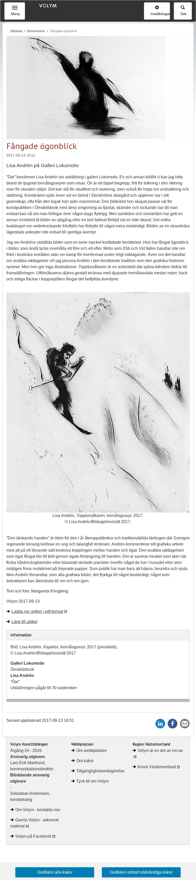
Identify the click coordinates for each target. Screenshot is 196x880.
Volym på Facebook (33, 836)
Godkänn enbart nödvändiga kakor (141, 872)
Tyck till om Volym (92, 781)
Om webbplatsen (91, 750)
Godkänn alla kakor (54, 872)
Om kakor (85, 761)
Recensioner (36, 31)
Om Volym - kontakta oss (37, 810)
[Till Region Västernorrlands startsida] (46, 6)
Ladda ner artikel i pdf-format (37, 611)
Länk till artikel (24, 621)
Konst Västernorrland (157, 767)
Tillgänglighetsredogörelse (100, 771)
